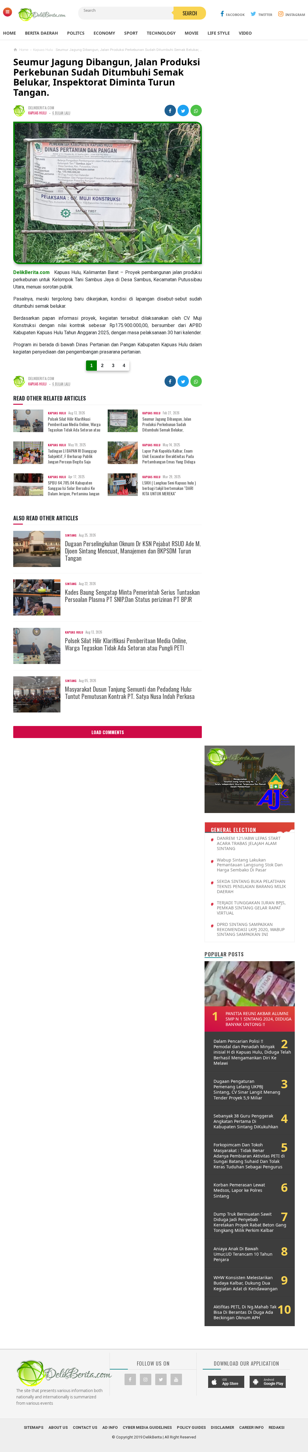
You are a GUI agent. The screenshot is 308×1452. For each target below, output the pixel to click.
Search (190, 13)
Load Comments (107, 732)
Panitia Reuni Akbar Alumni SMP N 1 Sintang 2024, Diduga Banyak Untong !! (258, 1019)
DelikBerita (152, 1437)
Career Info (251, 1427)
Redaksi (277, 1427)
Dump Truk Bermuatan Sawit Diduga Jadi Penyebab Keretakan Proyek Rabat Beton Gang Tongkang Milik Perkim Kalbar (250, 1222)
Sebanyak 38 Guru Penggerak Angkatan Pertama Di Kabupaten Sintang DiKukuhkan (246, 1121)
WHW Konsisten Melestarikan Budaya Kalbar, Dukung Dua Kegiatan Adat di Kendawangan (246, 1283)
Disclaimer (222, 1427)
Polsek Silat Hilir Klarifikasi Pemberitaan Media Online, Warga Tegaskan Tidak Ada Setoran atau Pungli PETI (59, 427)
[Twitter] (161, 1379)
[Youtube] (176, 1379)
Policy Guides (191, 1427)
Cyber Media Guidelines (147, 1427)
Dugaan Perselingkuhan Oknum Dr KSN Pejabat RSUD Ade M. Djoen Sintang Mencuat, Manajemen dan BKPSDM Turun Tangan (133, 551)
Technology (161, 33)
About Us (58, 1427)
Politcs (76, 33)
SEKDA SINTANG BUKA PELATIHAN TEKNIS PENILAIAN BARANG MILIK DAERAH (251, 886)
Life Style (219, 33)
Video (245, 33)
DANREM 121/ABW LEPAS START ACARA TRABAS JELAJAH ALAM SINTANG (249, 843)
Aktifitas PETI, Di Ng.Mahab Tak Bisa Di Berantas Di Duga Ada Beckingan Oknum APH (245, 1312)
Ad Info (110, 1427)
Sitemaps (33, 1427)
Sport (131, 33)
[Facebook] (130, 1379)
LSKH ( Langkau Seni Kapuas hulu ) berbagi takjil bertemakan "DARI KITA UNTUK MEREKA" (169, 488)
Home (9, 33)
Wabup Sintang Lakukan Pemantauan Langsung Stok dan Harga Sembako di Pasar (250, 865)
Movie (192, 33)
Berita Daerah (41, 33)
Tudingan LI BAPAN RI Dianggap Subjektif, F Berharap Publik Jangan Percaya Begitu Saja (72, 456)
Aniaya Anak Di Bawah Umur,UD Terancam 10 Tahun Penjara (243, 1254)
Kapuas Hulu (37, 113)
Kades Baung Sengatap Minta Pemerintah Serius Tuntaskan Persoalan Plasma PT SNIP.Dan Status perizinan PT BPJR (132, 595)
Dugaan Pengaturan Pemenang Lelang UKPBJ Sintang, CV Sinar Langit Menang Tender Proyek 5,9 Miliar (247, 1090)
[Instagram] (145, 1379)
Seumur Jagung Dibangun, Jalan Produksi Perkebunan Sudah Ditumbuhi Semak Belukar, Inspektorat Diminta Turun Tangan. (152, 427)
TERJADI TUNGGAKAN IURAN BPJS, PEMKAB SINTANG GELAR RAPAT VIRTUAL (251, 907)
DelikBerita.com (31, 272)
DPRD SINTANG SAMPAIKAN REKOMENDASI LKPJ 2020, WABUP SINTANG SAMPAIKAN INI (251, 929)
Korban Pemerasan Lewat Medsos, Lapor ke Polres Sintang (239, 1190)
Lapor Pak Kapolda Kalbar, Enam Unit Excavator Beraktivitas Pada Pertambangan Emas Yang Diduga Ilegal (154, 459)
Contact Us (85, 1427)
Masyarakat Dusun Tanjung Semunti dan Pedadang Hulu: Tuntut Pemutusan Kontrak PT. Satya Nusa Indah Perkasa (130, 692)
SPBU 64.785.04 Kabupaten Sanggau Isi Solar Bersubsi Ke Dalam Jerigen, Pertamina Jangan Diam (59, 491)
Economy (104, 33)
